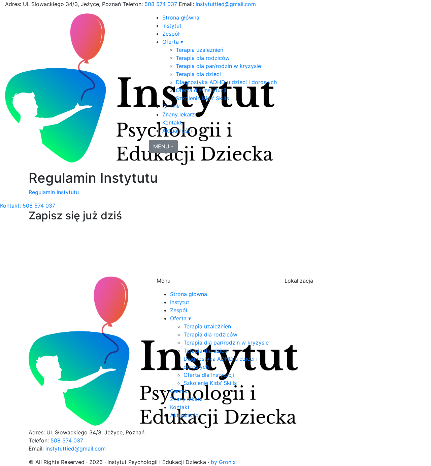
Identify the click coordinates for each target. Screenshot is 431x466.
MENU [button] (161, 146)
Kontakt (172, 122)
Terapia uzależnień (199, 49)
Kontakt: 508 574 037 (27, 205)
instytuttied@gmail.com (226, 4)
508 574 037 (160, 4)
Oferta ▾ (172, 41)
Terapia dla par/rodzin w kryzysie (218, 66)
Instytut (171, 25)
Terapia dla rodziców (203, 58)
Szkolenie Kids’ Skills (202, 98)
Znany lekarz (178, 114)
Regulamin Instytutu (54, 192)
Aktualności (177, 130)
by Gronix (223, 462)
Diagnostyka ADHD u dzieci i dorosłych (226, 82)
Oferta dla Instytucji (201, 90)
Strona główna (180, 17)
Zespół (170, 33)
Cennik (171, 106)
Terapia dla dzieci (198, 74)
